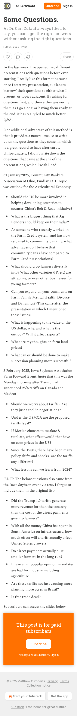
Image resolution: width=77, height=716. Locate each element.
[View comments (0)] (18, 56)
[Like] (7, 56)
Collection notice (38, 685)
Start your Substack (27, 696)
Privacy (52, 681)
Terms (64, 681)
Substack (17, 707)
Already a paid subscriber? (39, 655)
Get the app (59, 696)
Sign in (68, 6)
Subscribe (52, 6)
